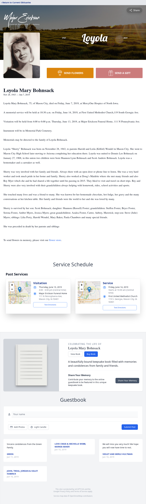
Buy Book (91, 354)
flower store (55, 240)
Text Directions (50, 305)
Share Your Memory (127, 380)
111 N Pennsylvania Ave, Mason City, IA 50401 (50, 297)
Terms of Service (80, 491)
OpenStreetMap (76, 496)
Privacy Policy (65, 491)
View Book (75, 354)
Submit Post (129, 427)
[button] (19, 290)
